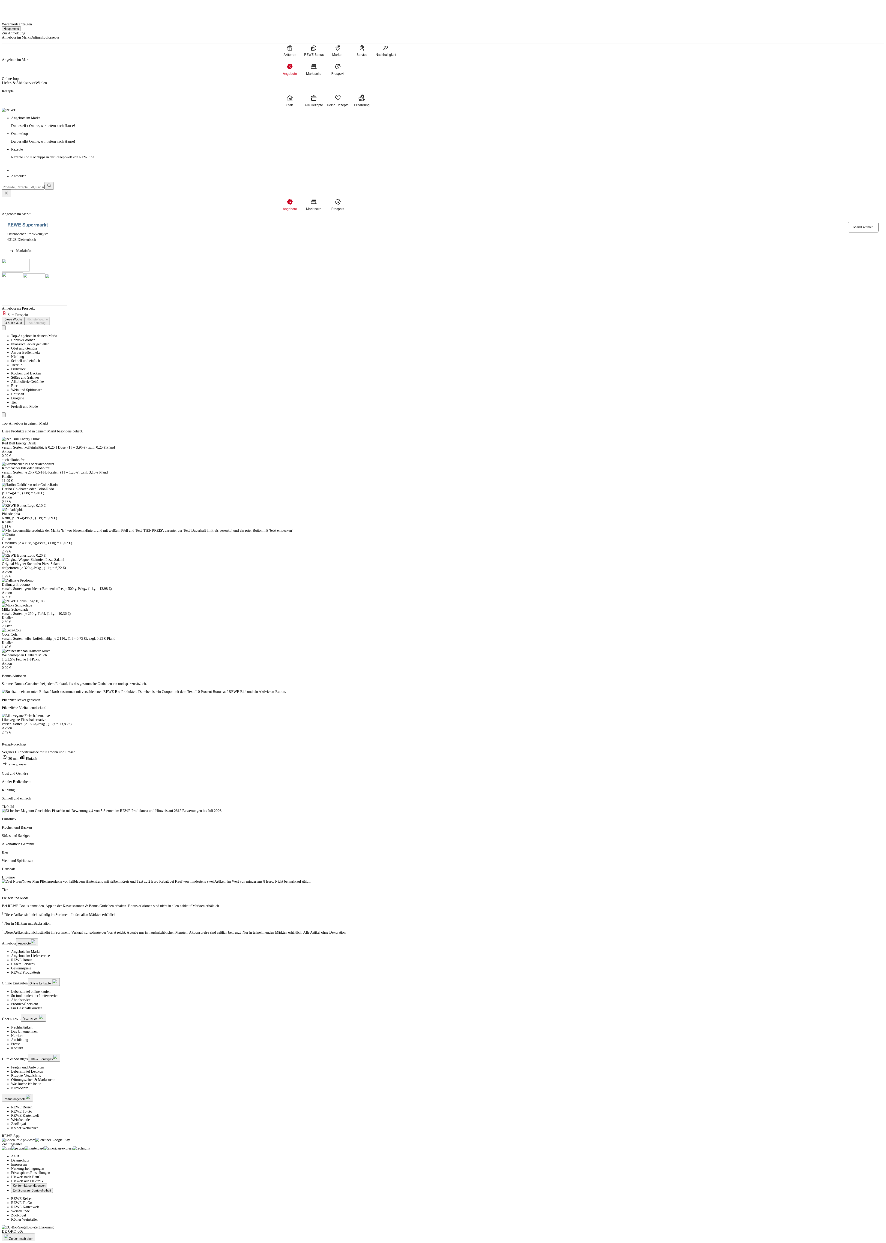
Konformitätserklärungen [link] (29, 1185)
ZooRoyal (18, 1124)
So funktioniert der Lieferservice (34, 996)
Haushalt (17, 394)
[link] (447, 122)
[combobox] (23, 187)
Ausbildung (19, 1040)
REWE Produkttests (25, 972)
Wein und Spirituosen (26, 390)
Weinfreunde (20, 1120)
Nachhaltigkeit (21, 1027)
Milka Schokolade (15, 609)
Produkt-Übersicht (24, 1004)
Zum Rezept (16, 765)
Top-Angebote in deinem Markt (34, 336)
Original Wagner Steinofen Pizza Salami (31, 564)
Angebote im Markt (25, 951)
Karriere (17, 1036)
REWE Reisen (22, 1107)
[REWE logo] (9, 110)
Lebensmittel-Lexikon (27, 1071)
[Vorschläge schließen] (6, 193)
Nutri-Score (19, 1088)
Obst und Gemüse (24, 348)
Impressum (19, 1164)
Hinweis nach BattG (26, 1177)
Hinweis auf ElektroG (27, 1181)
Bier (14, 386)
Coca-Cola (10, 634)
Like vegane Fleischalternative (24, 720)
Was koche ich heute (26, 1084)
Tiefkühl (17, 365)
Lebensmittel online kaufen (31, 991)
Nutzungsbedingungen (27, 1169)
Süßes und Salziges (25, 377)
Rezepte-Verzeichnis (26, 1075)
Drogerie (17, 398)
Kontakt (17, 1048)
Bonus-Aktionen (23, 340)
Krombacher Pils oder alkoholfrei (26, 468)
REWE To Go (21, 1111)
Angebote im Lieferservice (30, 956)
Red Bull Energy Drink (19, 443)
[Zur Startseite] (17, 9)
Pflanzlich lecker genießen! (31, 344)
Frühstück (18, 369)
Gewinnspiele (21, 968)
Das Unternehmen (24, 1031)
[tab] (13, 321)
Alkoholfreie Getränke (27, 381)
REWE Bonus (21, 960)
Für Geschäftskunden (26, 1008)
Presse (15, 1044)
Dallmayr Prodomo (16, 584)
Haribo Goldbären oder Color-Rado (28, 489)
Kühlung (17, 357)
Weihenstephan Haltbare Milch (24, 655)
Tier (14, 402)
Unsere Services (23, 964)
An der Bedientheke (25, 352)
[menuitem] (290, 50)
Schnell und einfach (25, 361)
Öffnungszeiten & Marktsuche (33, 1080)
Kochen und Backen (26, 373)
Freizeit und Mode (24, 406)
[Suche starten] (49, 186)
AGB (15, 1156)
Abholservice (20, 1000)
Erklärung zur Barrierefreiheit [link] (32, 1190)
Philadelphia (11, 514)
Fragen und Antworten (27, 1067)
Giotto (6, 539)
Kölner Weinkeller (24, 1128)
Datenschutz (20, 1160)
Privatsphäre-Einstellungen (30, 1173)
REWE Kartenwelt (25, 1115)
